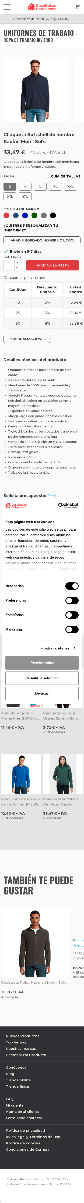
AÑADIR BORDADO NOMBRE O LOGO (42, 240)
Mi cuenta (15, 1105)
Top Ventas (16, 1042)
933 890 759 (63, 1184)
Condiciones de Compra (27, 1149)
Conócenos (16, 1067)
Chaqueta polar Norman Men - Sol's (33, 982)
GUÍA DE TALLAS (65, 176)
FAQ (10, 1099)
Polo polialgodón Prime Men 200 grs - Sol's (19, 716)
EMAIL (52, 496)
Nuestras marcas (21, 1048)
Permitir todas (42, 663)
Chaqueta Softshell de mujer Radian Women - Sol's (60, 802)
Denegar (42, 693)
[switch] (72, 600)
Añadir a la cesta (52, 265)
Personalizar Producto (26, 1055)
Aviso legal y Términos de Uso (33, 1137)
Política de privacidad (25, 1130)
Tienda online (18, 1080)
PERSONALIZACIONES (27, 339)
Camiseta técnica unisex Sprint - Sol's (60, 715)
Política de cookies (23, 1143)
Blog (10, 1074)
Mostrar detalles (55, 648)
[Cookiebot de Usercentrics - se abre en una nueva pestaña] (59, 506)
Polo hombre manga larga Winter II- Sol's (20, 801)
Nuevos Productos (22, 1036)
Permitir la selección (42, 678)
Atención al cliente (22, 1111)
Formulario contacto (24, 1118)
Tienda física (17, 1086)
